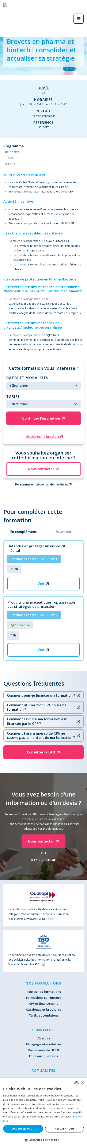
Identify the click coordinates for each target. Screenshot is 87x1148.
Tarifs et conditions (43, 1015)
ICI (51, 919)
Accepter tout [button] (23, 1128)
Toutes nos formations (43, 992)
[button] (43, 1140)
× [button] (82, 1083)
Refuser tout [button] (65, 1128)
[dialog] (43, 1113)
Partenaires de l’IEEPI (43, 1050)
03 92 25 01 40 (43, 859)
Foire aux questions (43, 1056)
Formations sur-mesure (43, 998)
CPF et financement (43, 1004)
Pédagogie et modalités (43, 1044)
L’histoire (43, 1038)
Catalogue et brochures (43, 1009)
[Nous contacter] (67, 19)
